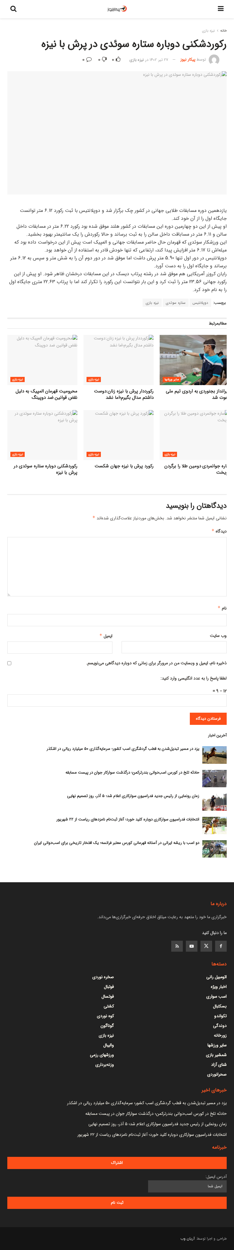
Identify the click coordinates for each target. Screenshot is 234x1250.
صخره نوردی (103, 977)
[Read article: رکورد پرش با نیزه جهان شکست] (118, 435)
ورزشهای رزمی (102, 1055)
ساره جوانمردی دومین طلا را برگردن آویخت (197, 469)
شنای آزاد (219, 1064)
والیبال (108, 1045)
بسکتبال (220, 1006)
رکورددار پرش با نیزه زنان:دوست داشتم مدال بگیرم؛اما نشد (124, 394)
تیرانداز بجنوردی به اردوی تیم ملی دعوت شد (198, 394)
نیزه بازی (208, 30)
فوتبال (109, 986)
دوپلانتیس (200, 303)
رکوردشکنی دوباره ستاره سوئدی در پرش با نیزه (45, 469)
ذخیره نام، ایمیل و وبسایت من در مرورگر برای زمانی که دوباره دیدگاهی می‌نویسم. (156, 663)
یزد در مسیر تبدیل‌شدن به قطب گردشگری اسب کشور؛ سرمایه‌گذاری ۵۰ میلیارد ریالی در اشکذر (123, 749)
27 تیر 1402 (159, 60)
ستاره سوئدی (176, 303)
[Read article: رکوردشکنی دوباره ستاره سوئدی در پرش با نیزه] (42, 435)
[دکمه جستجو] (13, 9)
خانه (223, 30)
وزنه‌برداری (104, 1064)
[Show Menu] (221, 9)
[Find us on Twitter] (206, 946)
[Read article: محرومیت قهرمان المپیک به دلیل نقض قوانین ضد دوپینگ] (42, 360)
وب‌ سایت (218, 635)
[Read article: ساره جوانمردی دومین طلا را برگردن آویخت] (195, 435)
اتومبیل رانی (216, 977)
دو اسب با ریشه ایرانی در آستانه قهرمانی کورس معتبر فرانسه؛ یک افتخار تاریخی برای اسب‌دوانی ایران (116, 843)
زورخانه (220, 1035)
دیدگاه (219, 531)
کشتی (109, 1006)
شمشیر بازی (216, 1055)
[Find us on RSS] (177, 946)
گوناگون (107, 1025)
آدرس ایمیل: (216, 1176)
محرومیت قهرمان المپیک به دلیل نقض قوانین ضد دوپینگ (46, 394)
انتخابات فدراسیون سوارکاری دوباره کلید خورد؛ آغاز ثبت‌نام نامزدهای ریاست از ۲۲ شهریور (127, 819)
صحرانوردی (217, 1074)
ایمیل (105, 636)
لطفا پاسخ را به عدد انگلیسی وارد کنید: (194, 678)
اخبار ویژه (219, 986)
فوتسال (107, 996)
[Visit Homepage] (117, 9)
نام (222, 608)
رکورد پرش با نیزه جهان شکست (124, 466)
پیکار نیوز (187, 60)
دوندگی (220, 1025)
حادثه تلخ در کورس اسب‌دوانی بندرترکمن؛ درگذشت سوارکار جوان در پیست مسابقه (132, 772)
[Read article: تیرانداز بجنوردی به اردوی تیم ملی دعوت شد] (195, 360)
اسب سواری (216, 996)
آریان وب (187, 1238)
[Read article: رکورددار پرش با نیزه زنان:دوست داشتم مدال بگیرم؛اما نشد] (118, 360)
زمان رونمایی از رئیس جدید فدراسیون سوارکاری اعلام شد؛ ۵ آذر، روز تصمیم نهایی (133, 796)
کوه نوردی (105, 1016)
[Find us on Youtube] (191, 946)
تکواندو (220, 1016)
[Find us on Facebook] (221, 946)
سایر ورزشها (172, 379)
